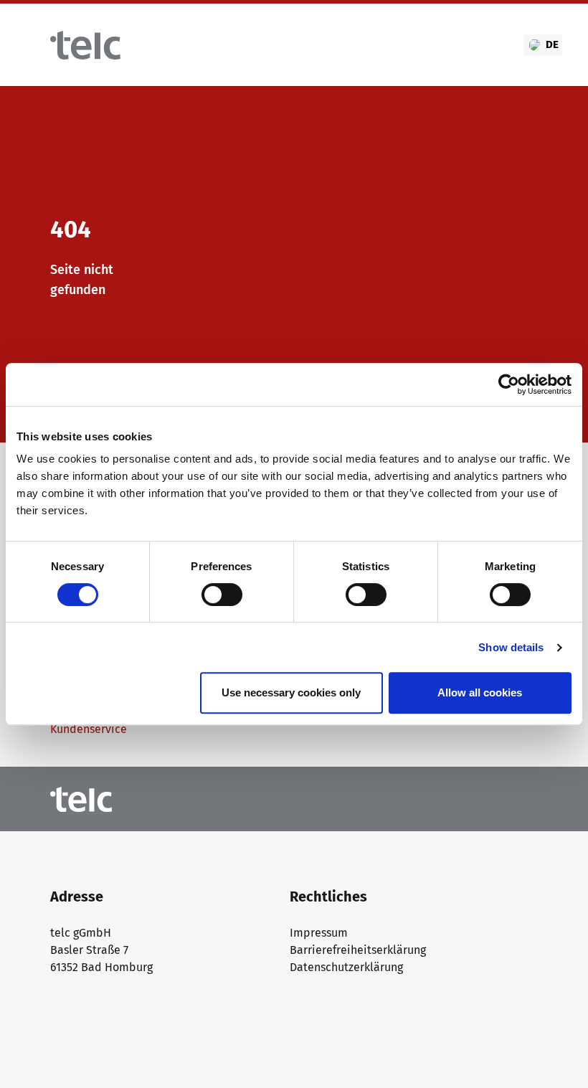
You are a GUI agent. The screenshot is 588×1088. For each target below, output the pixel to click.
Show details (511, 647)
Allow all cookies (479, 692)
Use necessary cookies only (291, 692)
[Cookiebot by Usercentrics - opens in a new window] (509, 384)
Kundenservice (88, 729)
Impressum (319, 933)
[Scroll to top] (556, 1056)
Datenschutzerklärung (346, 967)
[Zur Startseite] (85, 45)
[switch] (221, 594)
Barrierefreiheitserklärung (358, 950)
